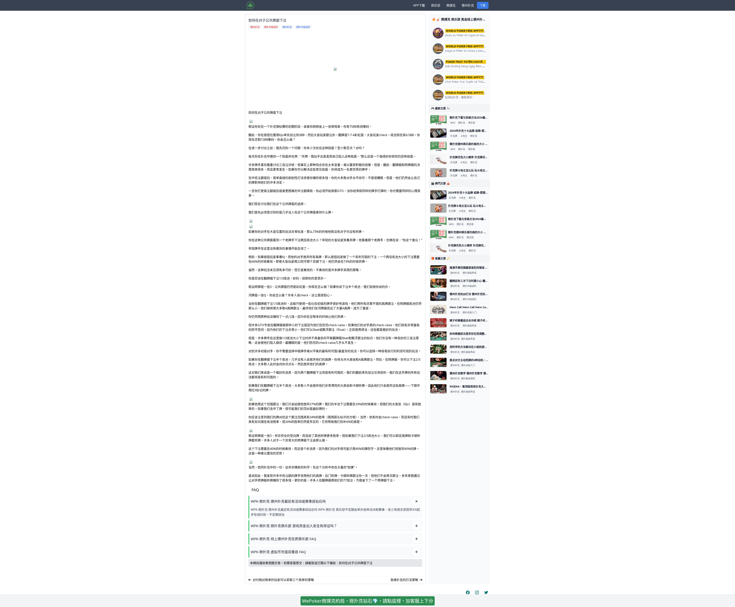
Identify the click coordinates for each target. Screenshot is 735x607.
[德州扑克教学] (438, 375)
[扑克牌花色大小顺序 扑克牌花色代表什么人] (438, 159)
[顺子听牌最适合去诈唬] (438, 322)
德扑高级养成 (469, 272)
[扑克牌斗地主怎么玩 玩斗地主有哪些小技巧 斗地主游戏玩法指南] (438, 172)
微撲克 (451, 5)
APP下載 (419, 5)
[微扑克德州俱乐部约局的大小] (438, 146)
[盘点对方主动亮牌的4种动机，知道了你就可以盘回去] (438, 362)
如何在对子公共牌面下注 (355, 563)
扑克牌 (453, 136)
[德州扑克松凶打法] (438, 296)
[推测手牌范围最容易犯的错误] (438, 269)
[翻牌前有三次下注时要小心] (438, 283)
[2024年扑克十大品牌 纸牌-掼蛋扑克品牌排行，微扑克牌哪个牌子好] (438, 133)
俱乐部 (435, 5)
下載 (482, 5)
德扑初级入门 (469, 312)
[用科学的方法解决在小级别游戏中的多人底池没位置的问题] (438, 349)
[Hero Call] (438, 309)
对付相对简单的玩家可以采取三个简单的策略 (283, 580)
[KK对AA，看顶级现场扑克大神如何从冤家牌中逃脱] (438, 388)
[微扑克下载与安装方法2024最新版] (438, 119)
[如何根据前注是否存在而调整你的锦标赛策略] (438, 336)
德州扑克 (468, 5)
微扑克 (461, 122)
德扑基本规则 (468, 378)
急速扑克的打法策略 (404, 580)
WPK (452, 122)
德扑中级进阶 (469, 286)
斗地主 (463, 136)
